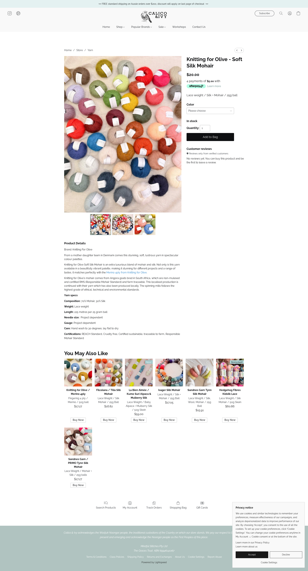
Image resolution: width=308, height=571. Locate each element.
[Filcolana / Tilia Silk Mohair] (108, 372)
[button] (154, 16)
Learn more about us (246, 546)
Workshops (179, 26)
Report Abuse (215, 557)
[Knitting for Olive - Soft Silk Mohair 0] (100, 224)
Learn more (214, 86)
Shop (119, 26)
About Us (180, 557)
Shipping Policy (135, 557)
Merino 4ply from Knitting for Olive (126, 272)
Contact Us (198, 26)
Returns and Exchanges (159, 557)
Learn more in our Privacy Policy (253, 542)
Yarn (90, 50)
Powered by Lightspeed (154, 562)
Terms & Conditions (96, 557)
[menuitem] (237, 50)
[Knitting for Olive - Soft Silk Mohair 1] (122, 224)
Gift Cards (202, 507)
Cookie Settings (196, 557)
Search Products (106, 507)
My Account (130, 507)
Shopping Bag (178, 507)
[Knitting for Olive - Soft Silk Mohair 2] (145, 224)
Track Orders (154, 507)
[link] (269, 561)
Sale (161, 26)
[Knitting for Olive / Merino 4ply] (78, 372)
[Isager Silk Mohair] (169, 372)
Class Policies (117, 557)
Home (106, 26)
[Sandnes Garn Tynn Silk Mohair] (199, 372)
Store (79, 50)
